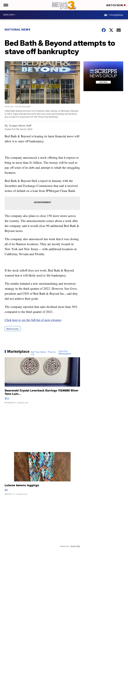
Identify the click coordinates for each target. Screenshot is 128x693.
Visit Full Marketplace (65, 352)
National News (17, 29)
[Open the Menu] (5, 5)
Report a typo (12, 328)
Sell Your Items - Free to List (43, 353)
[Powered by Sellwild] (75, 546)
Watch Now (115, 5)
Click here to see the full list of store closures (33, 320)
